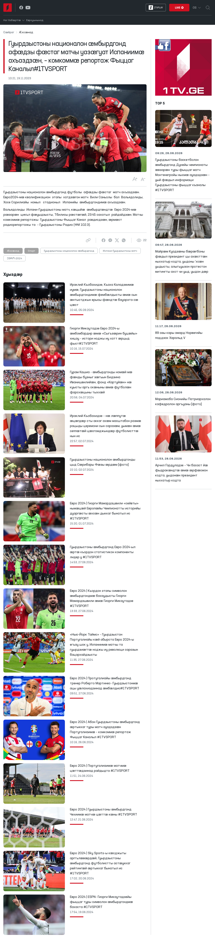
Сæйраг (8, 32)
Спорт (31, 251)
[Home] (7, 7)
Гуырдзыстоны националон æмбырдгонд (69, 251)
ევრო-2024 (14, 258)
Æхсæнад (13, 251)
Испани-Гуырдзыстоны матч (120, 251)
